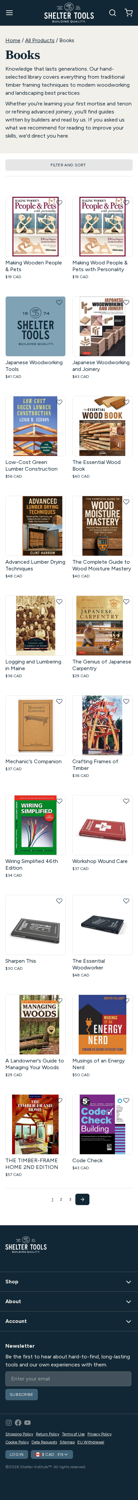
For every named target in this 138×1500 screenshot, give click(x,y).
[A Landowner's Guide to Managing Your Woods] (35, 1025)
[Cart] (126, 12)
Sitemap (67, 1442)
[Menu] (12, 12)
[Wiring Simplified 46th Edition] (35, 825)
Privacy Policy (99, 1434)
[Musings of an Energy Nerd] (102, 1025)
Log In (17, 1454)
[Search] (110, 13)
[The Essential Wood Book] (102, 426)
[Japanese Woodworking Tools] (35, 326)
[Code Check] (102, 1124)
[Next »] (82, 1199)
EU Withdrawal (90, 1442)
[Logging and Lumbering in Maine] (35, 626)
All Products (40, 40)
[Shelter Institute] (69, 13)
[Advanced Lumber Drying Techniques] (35, 526)
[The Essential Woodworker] (102, 925)
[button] (59, 202)
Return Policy (47, 1434)
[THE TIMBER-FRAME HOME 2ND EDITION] (35, 1124)
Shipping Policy (19, 1434)
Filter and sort (68, 165)
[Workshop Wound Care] (102, 825)
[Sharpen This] (35, 925)
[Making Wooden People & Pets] (35, 226)
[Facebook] (18, 1422)
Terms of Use (73, 1434)
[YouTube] (27, 1422)
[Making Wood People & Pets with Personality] (102, 226)
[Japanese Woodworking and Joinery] (102, 326)
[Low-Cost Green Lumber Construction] (35, 426)
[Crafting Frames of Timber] (102, 725)
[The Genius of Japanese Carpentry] (102, 626)
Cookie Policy (17, 1442)
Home (12, 40)
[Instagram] (8, 1422)
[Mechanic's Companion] (35, 725)
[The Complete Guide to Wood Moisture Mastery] (102, 526)
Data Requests (44, 1442)
